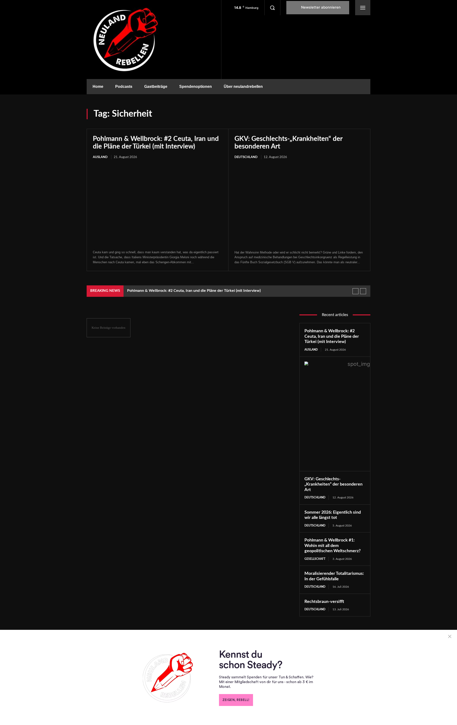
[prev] (355, 291)
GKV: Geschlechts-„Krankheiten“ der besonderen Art (333, 484)
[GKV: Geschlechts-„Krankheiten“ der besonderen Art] (299, 205)
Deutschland (246, 157)
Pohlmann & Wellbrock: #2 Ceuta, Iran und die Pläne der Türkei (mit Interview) (194, 291)
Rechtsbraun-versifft (324, 602)
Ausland (100, 157)
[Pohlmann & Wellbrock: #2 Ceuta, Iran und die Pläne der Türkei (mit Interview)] (157, 205)
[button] (272, 7)
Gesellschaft (314, 558)
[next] (363, 291)
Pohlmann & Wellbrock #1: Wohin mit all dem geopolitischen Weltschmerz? (332, 545)
